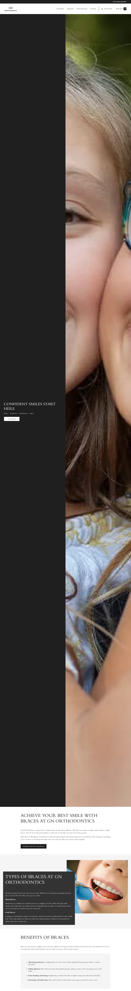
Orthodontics (23, 413)
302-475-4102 (108, 9)
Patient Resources (82, 9)
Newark (43, 837)
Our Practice (60, 9)
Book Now (119, 9)
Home (6, 413)
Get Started (12, 419)
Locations (93, 9)
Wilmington (34, 837)
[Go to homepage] (11, 9)
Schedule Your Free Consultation (33, 846)
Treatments (70, 9)
